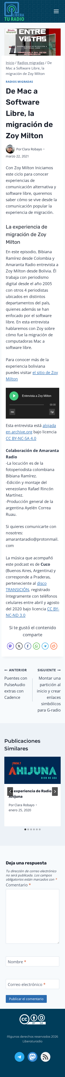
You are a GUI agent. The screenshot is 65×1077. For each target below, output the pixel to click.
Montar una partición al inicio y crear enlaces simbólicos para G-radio (49, 690)
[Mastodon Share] (10, 646)
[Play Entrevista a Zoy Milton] (13, 395)
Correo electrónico (27, 984)
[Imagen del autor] (10, 149)
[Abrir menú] (56, 11)
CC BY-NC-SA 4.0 (21, 438)
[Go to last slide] (10, 791)
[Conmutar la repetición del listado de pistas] (12, 412)
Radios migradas (19, 82)
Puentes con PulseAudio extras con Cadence (15, 684)
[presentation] (32, 770)
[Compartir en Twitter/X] (19, 646)
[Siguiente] (55, 791)
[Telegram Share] (45, 646)
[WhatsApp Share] (36, 646)
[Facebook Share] (27, 646)
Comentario (18, 884)
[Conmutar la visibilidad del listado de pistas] (52, 412)
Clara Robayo (32, 149)
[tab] (25, 829)
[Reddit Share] (53, 646)
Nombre (17, 961)
